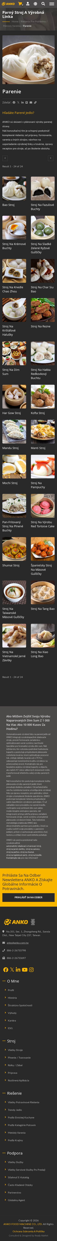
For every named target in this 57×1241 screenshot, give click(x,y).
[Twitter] (18, 102)
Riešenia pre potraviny (33, 21)
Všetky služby (15, 1162)
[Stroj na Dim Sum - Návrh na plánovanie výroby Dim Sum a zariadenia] (14, 353)
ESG (10, 1028)
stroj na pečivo (12, 852)
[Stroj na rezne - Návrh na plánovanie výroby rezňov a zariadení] (43, 310)
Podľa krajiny (15, 1140)
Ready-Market (41, 1235)
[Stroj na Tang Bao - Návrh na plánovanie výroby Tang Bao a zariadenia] (43, 592)
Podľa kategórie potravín (22, 1125)
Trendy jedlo (15, 1110)
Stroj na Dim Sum (10, 372)
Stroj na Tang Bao (43, 609)
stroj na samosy (33, 849)
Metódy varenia (12, 26)
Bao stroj (8, 205)
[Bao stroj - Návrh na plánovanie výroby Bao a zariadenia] (14, 188)
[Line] (27, 102)
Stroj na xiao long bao (39, 654)
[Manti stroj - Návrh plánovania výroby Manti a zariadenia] (43, 431)
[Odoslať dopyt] (20, 4)
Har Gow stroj (11, 413)
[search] (43, 4)
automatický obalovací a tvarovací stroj (23, 846)
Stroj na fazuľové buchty (42, 207)
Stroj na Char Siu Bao (42, 289)
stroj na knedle (34, 855)
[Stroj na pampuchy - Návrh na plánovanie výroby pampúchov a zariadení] (43, 467)
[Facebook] (14, 102)
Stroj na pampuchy (38, 485)
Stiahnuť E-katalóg (18, 1177)
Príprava (12, 1073)
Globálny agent (16, 1200)
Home (15, 21)
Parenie (27, 26)
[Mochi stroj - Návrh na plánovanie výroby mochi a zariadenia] (14, 467)
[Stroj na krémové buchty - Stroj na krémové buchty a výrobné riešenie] (14, 227)
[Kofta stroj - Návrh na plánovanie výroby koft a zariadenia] (43, 396)
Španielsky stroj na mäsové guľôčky (41, 569)
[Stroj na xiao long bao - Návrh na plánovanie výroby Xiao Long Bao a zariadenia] (43, 636)
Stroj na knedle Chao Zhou (12, 289)
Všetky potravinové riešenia (23, 1102)
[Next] (50, 158)
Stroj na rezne (40, 326)
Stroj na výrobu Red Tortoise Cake (42, 524)
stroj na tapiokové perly (16, 855)
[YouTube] (25, 970)
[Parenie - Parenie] (28, 60)
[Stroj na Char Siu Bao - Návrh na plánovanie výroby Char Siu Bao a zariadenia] (43, 271)
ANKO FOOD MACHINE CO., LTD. (22, 1224)
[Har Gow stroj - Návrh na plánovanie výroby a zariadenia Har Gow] (14, 396)
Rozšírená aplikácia (18, 1080)
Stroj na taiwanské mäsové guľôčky (13, 613)
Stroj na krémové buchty (14, 246)
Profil (11, 990)
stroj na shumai (27, 852)
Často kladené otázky (20, 1185)
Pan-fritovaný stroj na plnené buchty (12, 526)
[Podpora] (28, 3)
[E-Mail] (31, 102)
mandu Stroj (10, 448)
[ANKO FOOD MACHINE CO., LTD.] (28, 922)
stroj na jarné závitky (15, 849)
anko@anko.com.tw (18, 943)
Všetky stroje (15, 1050)
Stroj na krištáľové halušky (9, 330)
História (12, 998)
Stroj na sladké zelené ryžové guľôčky (41, 248)
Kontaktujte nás (13, 858)
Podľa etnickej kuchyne (21, 1117)
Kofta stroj (38, 413)
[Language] (35, 4)
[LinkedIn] (22, 102)
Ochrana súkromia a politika (28, 1231)
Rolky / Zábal (15, 1065)
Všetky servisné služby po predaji (26, 1170)
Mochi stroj (10, 483)
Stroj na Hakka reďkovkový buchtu (41, 374)
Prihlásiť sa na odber (28, 897)
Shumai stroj (10, 565)
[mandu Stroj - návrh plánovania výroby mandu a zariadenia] (14, 431)
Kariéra (12, 1020)
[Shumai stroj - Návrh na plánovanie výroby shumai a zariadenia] (14, 549)
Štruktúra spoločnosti (20, 1005)
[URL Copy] (35, 102)
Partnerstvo (14, 1192)
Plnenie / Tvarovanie (19, 1057)
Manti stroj (38, 448)
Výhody (12, 1013)
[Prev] (5, 158)
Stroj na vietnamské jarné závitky (13, 656)
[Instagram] (31, 970)
